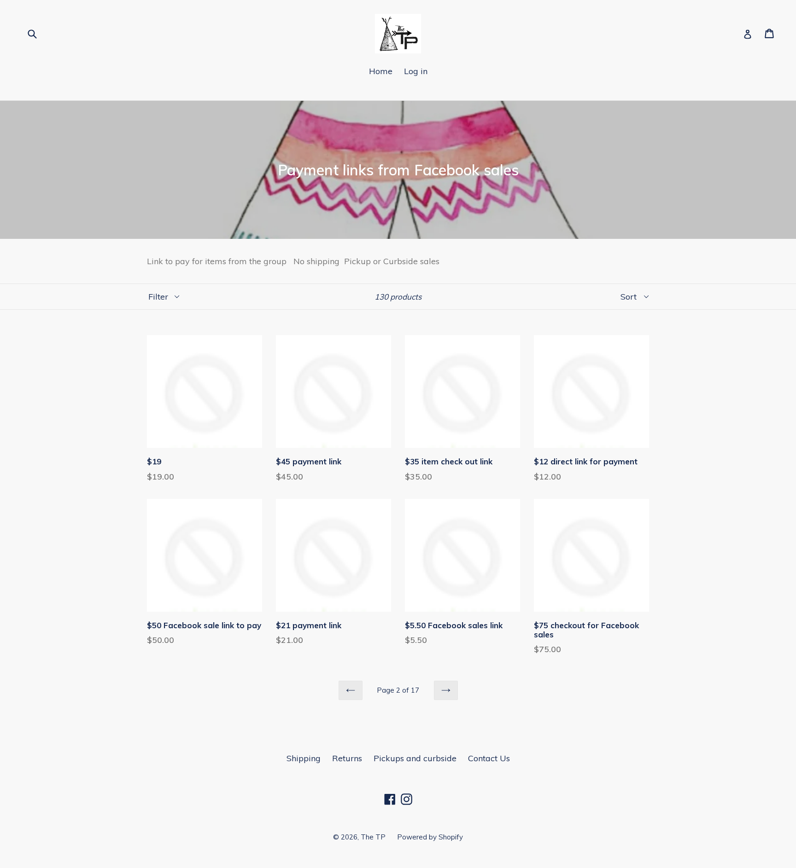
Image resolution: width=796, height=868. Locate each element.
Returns (347, 758)
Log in (415, 71)
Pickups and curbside (415, 758)
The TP (373, 837)
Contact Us (489, 758)
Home (380, 71)
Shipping (304, 758)
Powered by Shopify (430, 837)
